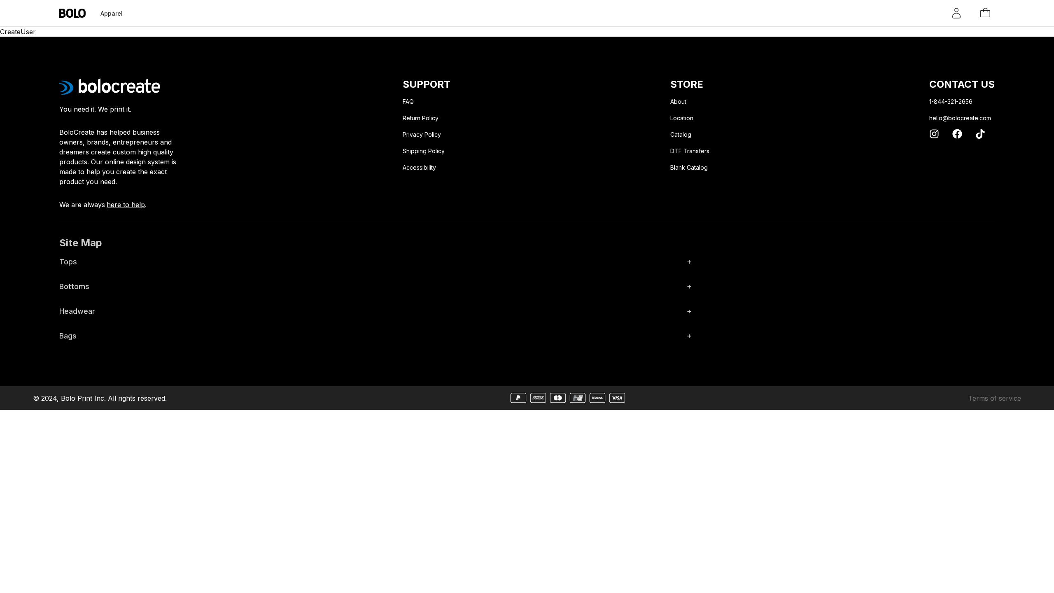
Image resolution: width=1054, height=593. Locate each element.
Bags (375, 336)
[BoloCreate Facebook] (957, 134)
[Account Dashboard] (956, 13)
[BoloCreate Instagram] (934, 134)
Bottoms (375, 286)
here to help (126, 205)
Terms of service (994, 398)
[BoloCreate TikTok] (980, 134)
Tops (375, 261)
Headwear (375, 311)
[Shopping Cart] (985, 13)
